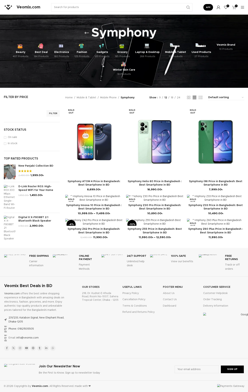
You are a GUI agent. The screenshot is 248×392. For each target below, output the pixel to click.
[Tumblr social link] (39, 348)
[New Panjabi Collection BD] (10, 171)
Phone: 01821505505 (21, 329)
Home (69, 97)
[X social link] (13, 348)
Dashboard (169, 306)
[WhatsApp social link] (53, 348)
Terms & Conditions (134, 306)
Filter (53, 113)
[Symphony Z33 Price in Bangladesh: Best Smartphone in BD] (215, 198)
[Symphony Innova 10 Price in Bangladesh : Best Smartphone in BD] (93, 198)
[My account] (218, 7)
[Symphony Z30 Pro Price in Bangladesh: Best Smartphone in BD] (154, 198)
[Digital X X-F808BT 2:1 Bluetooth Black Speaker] (10, 228)
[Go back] (86, 33)
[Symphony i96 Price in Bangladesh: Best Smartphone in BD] (215, 142)
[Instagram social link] (20, 348)
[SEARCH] (188, 7)
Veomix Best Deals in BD (28, 286)
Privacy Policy (130, 293)
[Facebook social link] (7, 348)
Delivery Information (215, 306)
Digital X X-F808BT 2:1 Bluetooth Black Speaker (34, 219)
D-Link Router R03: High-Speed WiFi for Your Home (35, 188)
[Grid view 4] (200, 97)
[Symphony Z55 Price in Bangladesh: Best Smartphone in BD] (154, 222)
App (208, 7)
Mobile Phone (108, 97)
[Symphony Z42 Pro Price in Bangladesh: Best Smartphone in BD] (93, 222)
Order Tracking (212, 299)
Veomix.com (12, 293)
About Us (169, 293)
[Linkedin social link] (46, 348)
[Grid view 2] (188, 97)
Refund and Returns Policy (138, 312)
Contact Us (170, 299)
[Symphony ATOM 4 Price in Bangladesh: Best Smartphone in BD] (93, 142)
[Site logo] (8, 7)
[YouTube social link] (26, 348)
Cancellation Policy (133, 299)
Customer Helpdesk (215, 293)
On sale (12, 137)
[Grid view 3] (194, 97)
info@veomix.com (27, 338)
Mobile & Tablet (86, 97)
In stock (12, 143)
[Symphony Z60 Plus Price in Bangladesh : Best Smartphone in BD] (215, 222)
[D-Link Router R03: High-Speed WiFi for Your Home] (10, 197)
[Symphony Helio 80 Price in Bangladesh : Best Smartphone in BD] (154, 142)
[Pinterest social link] (33, 348)
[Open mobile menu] (242, 7)
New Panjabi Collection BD (35, 166)
